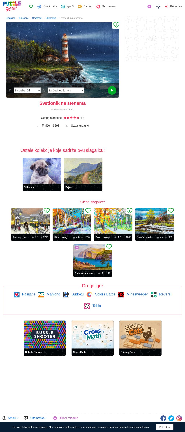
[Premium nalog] (149, 6)
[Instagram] (179, 418)
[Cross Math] (93, 334)
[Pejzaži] (83, 171)
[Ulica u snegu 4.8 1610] (72, 221)
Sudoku (77, 294)
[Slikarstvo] (42, 171)
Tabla (96, 306)
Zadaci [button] (87, 6)
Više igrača (50, 6)
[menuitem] (31, 6)
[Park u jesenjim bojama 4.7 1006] (113, 221)
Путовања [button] (109, 6)
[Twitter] (171, 418)
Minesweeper (137, 294)
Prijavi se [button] (176, 6)
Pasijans (28, 294)
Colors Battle (104, 294)
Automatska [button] (37, 418)
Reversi (164, 294)
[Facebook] (163, 418)
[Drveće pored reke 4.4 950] (154, 221)
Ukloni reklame (68, 418)
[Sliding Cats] (140, 334)
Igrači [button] (70, 6)
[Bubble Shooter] (45, 334)
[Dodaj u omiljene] (115, 25)
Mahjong (53, 294)
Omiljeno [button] (31, 6)
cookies (43, 427)
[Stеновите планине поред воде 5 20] (92, 257)
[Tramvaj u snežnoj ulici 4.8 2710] (30, 221)
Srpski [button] (12, 418)
